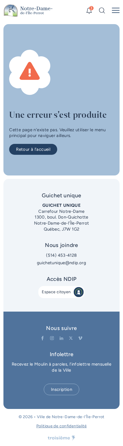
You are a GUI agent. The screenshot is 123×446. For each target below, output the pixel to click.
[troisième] (61, 438)
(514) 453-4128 (61, 255)
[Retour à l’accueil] (28, 10)
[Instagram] (52, 338)
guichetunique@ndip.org (61, 262)
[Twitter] (71, 338)
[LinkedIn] (61, 338)
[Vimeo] (80, 338)
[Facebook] (42, 338)
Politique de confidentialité (61, 426)
